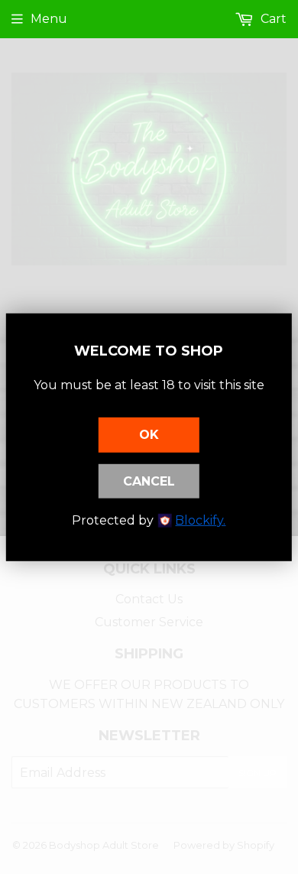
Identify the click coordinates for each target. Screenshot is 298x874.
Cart (272, 18)
